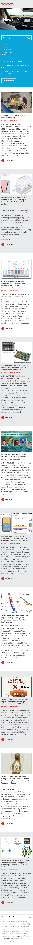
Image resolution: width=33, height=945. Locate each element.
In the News (8, 49)
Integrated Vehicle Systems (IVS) (14, 61)
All (5, 55)
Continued (15, 155)
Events (6, 44)
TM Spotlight (8, 52)
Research (7, 47)
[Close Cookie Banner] (29, 917)
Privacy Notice (6, 938)
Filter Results (9, 81)
